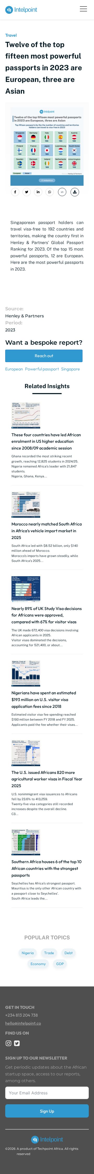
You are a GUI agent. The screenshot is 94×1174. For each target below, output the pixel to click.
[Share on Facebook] (15, 192)
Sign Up (47, 1111)
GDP (60, 963)
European (14, 368)
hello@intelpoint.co (23, 1023)
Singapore (70, 368)
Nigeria (28, 953)
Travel (11, 35)
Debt (68, 953)
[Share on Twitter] (26, 192)
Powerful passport (42, 368)
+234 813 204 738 (21, 1015)
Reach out (44, 355)
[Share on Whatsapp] (49, 192)
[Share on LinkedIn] (38, 192)
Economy (38, 963)
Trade (49, 953)
